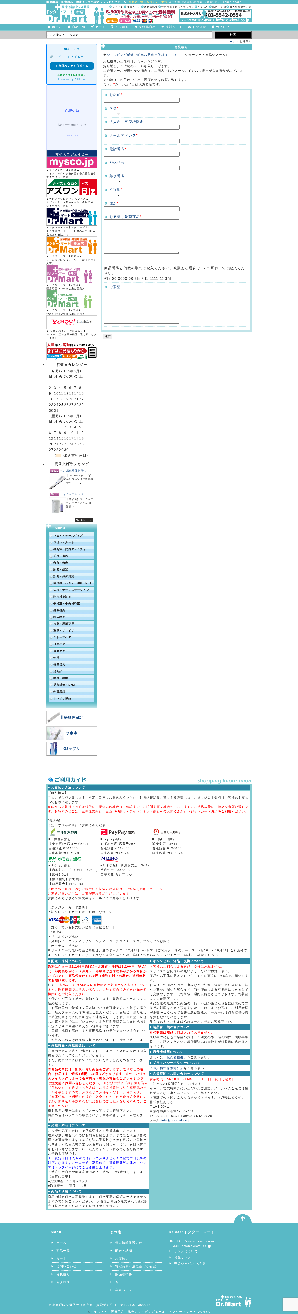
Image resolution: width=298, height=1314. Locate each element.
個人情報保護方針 (240, 6)
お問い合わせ (66, 1266)
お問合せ (199, 27)
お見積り (122, 27)
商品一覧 (79, 27)
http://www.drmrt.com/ (195, 1241)
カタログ (222, 27)
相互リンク (182, 1257)
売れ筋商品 (147, 27)
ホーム (57, 27)
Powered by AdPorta (72, 79)
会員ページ (134, 6)
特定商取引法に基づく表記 (177, 6)
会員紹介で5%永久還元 (71, 75)
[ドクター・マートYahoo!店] (72, 322)
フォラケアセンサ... (73, 494)
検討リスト (174, 27)
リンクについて (186, 1251)
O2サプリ (71, 749)
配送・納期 (219, 6)
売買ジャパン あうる (190, 1263)
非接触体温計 (71, 717)
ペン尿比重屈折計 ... (74, 470)
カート (100, 27)
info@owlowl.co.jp (176, 1120)
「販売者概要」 (175, 1057)
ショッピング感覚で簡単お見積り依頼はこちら (142, 54)
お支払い (203, 6)
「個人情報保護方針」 (167, 1068)
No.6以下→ (84, 520)
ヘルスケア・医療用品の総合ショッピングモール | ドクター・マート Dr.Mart (150, 1311)
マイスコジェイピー (69, 56)
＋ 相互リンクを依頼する (72, 65)
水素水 (72, 733)
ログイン (117, 6)
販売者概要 (151, 6)
